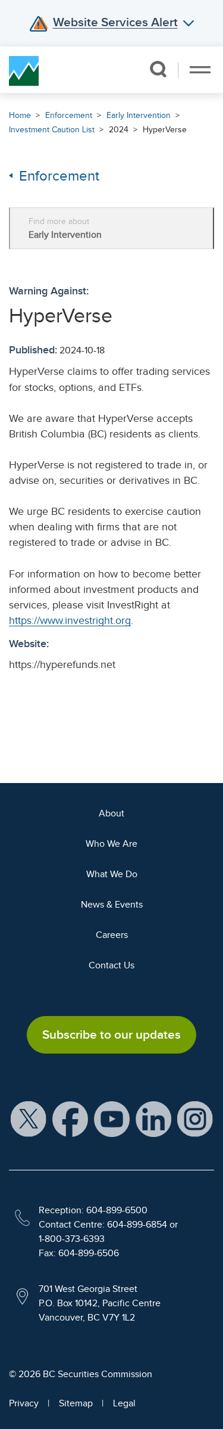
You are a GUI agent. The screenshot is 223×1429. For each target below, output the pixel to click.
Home (20, 115)
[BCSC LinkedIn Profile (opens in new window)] (153, 1118)
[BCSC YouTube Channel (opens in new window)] (112, 1118)
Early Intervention (138, 115)
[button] (158, 69)
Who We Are (111, 843)
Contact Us (111, 965)
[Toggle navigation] (200, 69)
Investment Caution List (52, 129)
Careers (112, 935)
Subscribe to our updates (111, 1034)
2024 (118, 129)
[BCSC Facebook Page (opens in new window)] (70, 1118)
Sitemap (76, 1403)
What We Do (111, 874)
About (111, 813)
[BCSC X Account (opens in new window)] (28, 1118)
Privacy (24, 1403)
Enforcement (68, 115)
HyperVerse (165, 129)
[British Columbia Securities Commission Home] (24, 69)
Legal (124, 1403)
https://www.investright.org (70, 620)
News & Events (112, 904)
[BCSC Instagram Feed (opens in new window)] (195, 1118)
